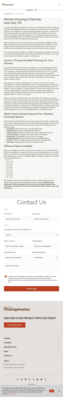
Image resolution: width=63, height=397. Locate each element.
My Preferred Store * (39, 252)
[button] (30, 10)
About (6, 351)
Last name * (36, 214)
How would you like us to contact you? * (18, 229)
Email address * (37, 241)
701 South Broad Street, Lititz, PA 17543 (14, 364)
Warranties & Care (10, 347)
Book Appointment (15, 325)
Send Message (31, 289)
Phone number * (9, 241)
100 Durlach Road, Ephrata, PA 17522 (14, 367)
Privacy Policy (31, 384)
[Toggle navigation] (59, 4)
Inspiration (7, 342)
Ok (51, 391)
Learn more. (12, 394)
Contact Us (8, 356)
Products (7, 338)
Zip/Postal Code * (10, 252)
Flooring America (8, 13)
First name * (8, 214)
